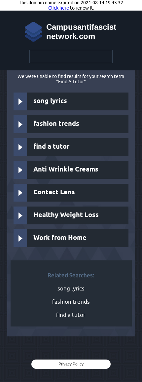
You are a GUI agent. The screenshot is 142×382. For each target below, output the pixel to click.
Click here (58, 8)
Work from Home (60, 238)
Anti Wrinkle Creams (65, 169)
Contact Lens (54, 192)
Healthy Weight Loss (66, 215)
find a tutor (51, 146)
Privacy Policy (71, 364)
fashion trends (56, 124)
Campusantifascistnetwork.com (81, 31)
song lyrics (50, 101)
